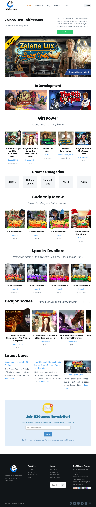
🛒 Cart (88, 5)
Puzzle (83, 182)
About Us (31, 470)
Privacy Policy (55, 475)
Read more (9, 378)
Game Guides (32, 475)
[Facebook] (71, 503)
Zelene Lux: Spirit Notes (65, 149)
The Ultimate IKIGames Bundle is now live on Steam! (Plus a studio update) (47, 365)
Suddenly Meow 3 (59, 231)
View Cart (53, 470)
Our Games (31, 472)
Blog (48, 6)
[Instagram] (78, 503)
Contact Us (54, 472)
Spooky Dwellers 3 (59, 285)
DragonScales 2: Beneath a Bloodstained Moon (30, 152)
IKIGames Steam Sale (73, 375)
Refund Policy (55, 477)
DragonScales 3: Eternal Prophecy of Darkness (71, 336)
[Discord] (90, 503)
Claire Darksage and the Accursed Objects (13, 152)
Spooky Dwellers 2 (37, 285)
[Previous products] (83, 302)
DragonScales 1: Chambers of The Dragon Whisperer (18, 338)
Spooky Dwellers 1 (14, 285)
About (67, 6)
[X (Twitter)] (74, 503)
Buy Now (65, 32)
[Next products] (89, 302)
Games (38, 6)
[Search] (81, 5)
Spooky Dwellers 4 (81, 285)
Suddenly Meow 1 (15, 231)
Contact (57, 6)
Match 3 (48, 155)
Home (29, 6)
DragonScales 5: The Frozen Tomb (83, 151)
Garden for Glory (48, 149)
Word (71, 155)
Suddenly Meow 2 (37, 231)
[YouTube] (82, 503)
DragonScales (30, 160)
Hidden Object (13, 160)
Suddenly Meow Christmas (81, 232)
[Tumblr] (86, 503)
